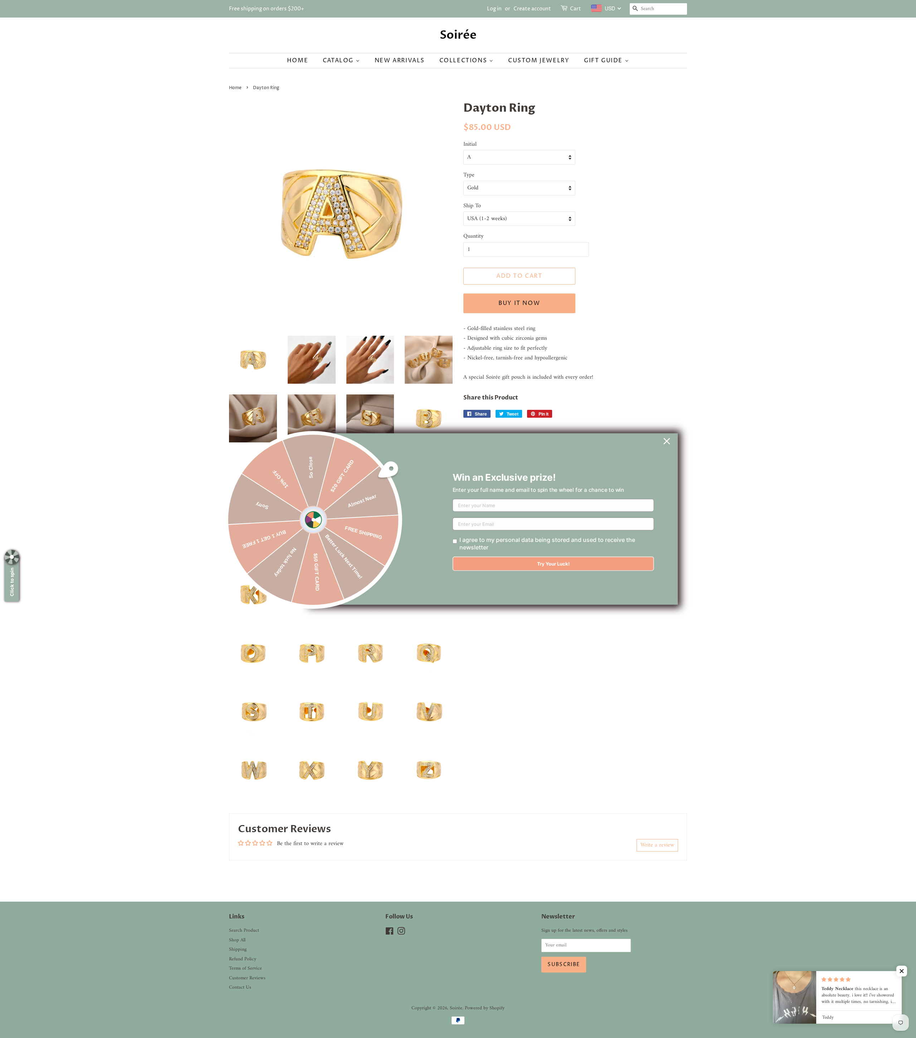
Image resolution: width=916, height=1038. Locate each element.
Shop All (237, 940)
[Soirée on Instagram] (401, 933)
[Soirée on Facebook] (389, 933)
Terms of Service (245, 968)
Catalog (339, 60)
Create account (532, 8)
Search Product (244, 930)
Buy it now (519, 303)
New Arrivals (400, 60)
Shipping (238, 949)
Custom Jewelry (538, 60)
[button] (901, 971)
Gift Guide (604, 60)
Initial (470, 144)
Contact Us (240, 987)
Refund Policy (242, 959)
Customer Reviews (247, 978)
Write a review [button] (657, 845)
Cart (575, 8)
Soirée (458, 35)
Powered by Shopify (485, 1008)
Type (468, 175)
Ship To (472, 206)
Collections (464, 60)
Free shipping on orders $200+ (266, 8)
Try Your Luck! (553, 564)
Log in (494, 8)
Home (297, 60)
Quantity (473, 236)
